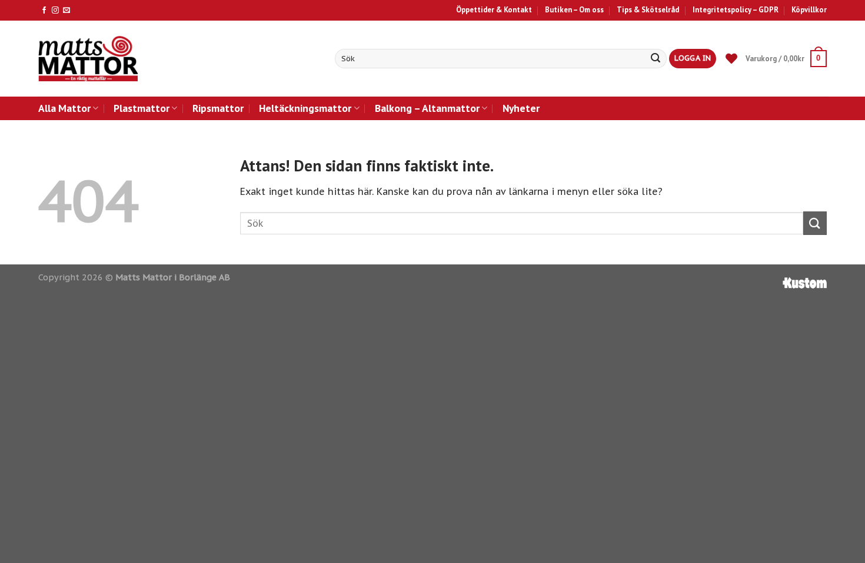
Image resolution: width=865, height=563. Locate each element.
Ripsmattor (218, 108)
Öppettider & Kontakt (494, 10)
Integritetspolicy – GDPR (735, 10)
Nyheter (521, 108)
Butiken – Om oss (574, 10)
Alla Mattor (64, 108)
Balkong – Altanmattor (427, 108)
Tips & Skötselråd (648, 10)
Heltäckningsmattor (305, 108)
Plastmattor (141, 108)
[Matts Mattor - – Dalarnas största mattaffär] (88, 58)
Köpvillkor (809, 10)
